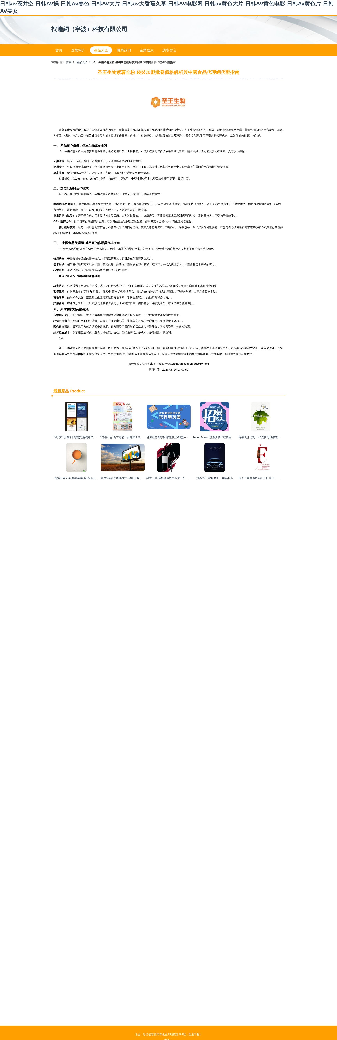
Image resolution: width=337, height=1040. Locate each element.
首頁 (58, 50)
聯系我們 (124, 50)
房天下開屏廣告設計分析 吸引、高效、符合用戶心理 (270, 478)
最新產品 (61, 391)
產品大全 (101, 50)
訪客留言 (169, 50)
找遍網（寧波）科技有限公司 (89, 29)
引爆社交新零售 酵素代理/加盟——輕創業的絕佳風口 (178, 437)
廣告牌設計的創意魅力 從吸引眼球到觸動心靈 (128, 478)
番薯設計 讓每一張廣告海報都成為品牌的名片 (266, 437)
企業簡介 (78, 50)
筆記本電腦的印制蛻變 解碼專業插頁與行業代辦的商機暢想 (90, 437)
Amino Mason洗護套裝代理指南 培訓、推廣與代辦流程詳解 (228, 437)
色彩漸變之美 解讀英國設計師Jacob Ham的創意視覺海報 (89, 478)
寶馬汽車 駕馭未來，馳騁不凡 (214, 478)
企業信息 (147, 50)
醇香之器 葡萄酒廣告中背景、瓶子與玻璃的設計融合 (178, 478)
